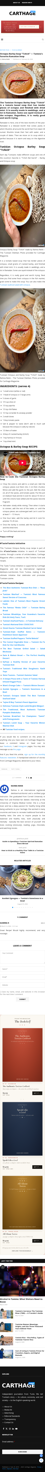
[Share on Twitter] (28, 778)
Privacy (39, 1467)
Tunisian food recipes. (15, 729)
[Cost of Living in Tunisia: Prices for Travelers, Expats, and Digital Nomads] (6, 1354)
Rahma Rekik (6, 59)
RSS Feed (15, 1469)
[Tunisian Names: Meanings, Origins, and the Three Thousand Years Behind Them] (6, 1327)
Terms (4, 1469)
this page (17, 749)
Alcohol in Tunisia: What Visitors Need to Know (21, 1300)
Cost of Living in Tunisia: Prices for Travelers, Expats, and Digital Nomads (29, 1353)
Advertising (9, 1413)
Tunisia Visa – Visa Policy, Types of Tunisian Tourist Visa (29, 1339)
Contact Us (8, 1422)
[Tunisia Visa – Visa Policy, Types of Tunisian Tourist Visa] (6, 1341)
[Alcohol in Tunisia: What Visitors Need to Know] (22, 1281)
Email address (8, 1441)
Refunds (9, 1469)
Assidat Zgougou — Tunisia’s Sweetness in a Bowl (22, 899)
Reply (43, 923)
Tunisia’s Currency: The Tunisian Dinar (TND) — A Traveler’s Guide (29, 1312)
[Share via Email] (31, 778)
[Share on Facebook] (26, 778)
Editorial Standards (12, 1416)
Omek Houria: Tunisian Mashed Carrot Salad (22, 628)
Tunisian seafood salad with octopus (15, 285)
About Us (16, 2)
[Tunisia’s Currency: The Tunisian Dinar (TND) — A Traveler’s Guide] (6, 1314)
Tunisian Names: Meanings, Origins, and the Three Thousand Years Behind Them (29, 1326)
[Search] (43, 39)
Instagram (22, 746)
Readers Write (27, 2)
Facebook (8, 746)
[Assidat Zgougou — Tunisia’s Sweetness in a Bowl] (22, 880)
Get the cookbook (29, 27)
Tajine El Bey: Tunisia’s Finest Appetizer (20, 702)
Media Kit (8, 1410)
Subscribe (22, 1452)
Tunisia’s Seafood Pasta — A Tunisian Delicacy (23, 621)
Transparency (10, 1419)
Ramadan (4, 769)
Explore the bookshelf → (22, 1251)
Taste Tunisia (15, 769)
